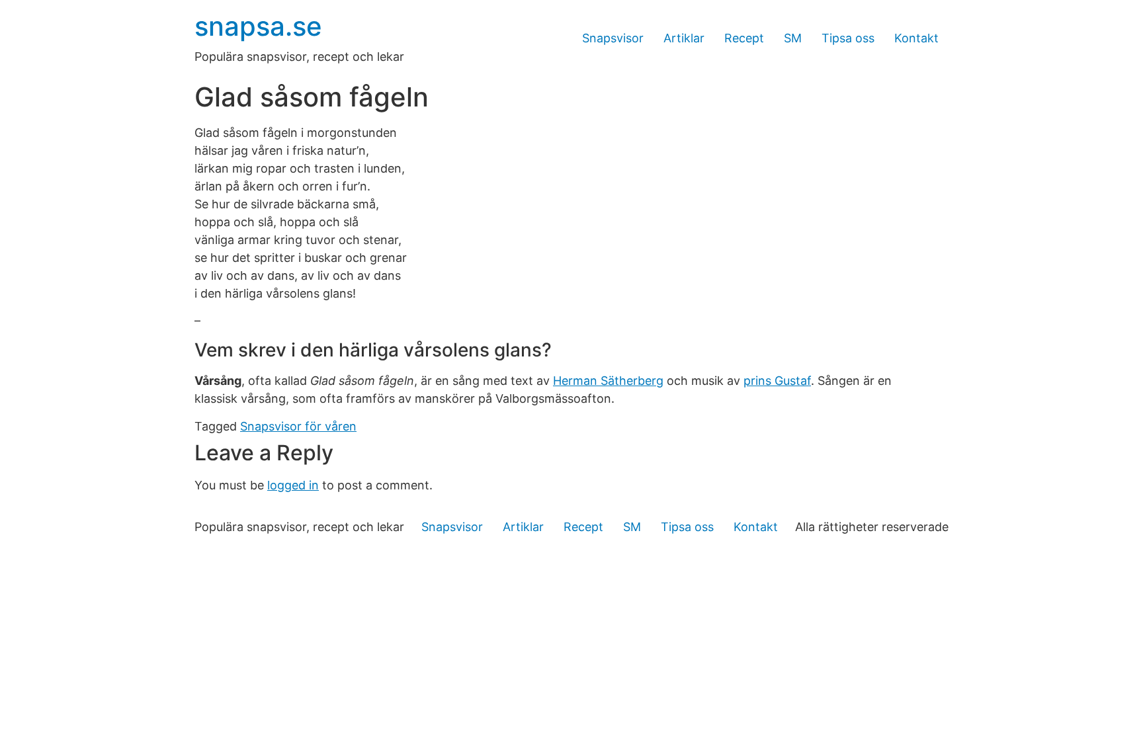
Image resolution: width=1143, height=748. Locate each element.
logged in (293, 485)
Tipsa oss (848, 38)
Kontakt (916, 38)
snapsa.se (258, 26)
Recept (744, 38)
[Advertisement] (571, 648)
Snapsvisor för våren (298, 426)
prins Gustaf (777, 381)
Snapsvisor (613, 38)
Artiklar (683, 38)
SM (793, 38)
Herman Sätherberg (608, 381)
